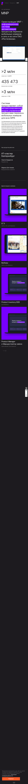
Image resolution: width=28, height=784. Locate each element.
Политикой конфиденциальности (9, 775)
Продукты (12, 3)
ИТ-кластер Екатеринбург (8, 154)
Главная (6, 3)
